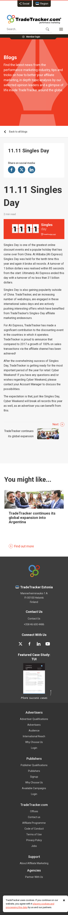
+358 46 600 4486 (34, 624)
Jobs (34, 846)
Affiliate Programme (34, 822)
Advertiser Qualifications (34, 719)
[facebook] (29, 644)
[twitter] (20, 644)
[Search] (47, 29)
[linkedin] (38, 644)
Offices (34, 811)
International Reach (34, 736)
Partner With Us (34, 877)
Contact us (34, 817)
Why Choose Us (34, 742)
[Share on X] (21, 169)
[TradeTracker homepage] (34, 19)
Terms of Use (34, 834)
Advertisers (34, 724)
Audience (34, 730)
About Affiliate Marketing (34, 863)
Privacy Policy (34, 840)
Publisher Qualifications (34, 765)
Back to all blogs (18, 131)
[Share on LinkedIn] (31, 169)
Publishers (34, 771)
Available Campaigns (34, 788)
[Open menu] (61, 29)
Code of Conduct (34, 828)
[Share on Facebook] (11, 169)
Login (34, 747)
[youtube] (48, 644)
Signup (34, 776)
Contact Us (34, 618)
